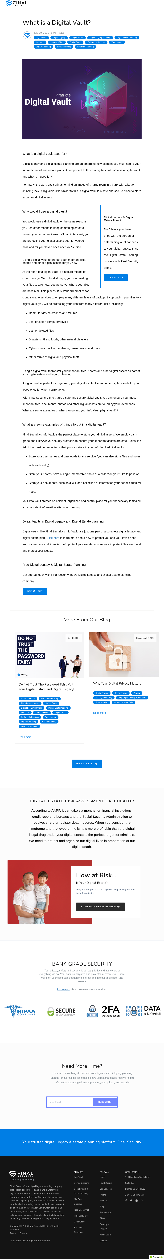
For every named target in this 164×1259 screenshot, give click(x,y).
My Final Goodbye (78, 1201)
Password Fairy (28, 699)
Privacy (137, 693)
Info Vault (40, 42)
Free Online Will (81, 1210)
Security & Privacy (104, 1226)
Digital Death (75, 42)
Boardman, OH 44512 (135, 1189)
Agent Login (105, 1235)
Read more (25, 737)
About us (104, 1200)
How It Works (106, 1183)
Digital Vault (41, 38)
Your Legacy (116, 42)
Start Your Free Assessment (99, 906)
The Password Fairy (49, 699)
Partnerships (105, 1212)
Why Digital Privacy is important (132, 698)
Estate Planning (64, 47)
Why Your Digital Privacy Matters (117, 683)
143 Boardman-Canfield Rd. (138, 1177)
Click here (52, 538)
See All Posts (84, 763)
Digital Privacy (102, 693)
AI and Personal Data (123, 702)
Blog (102, 1206)
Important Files (56, 42)
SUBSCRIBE (104, 1102)
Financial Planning (85, 47)
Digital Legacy (59, 38)
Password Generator (78, 1229)
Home (102, 1177)
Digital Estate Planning (127, 38)
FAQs (102, 1218)
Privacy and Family (104, 698)
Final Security (17, 1186)
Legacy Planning (43, 47)
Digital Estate (77, 38)
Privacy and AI (102, 702)
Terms (13, 1233)
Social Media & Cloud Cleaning (81, 1191)
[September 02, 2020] (124, 654)
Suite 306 (129, 1183)
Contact (103, 1240)
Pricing (103, 1195)
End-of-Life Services (96, 42)
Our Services (106, 1189)
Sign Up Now (34, 591)
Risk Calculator (81, 1216)
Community (79, 1222)
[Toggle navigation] (157, 4)
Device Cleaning (81, 1183)
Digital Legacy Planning (100, 38)
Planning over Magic (30, 703)
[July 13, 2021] (49, 655)
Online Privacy (121, 693)
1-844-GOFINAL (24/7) (135, 1195)
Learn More (116, 277)
